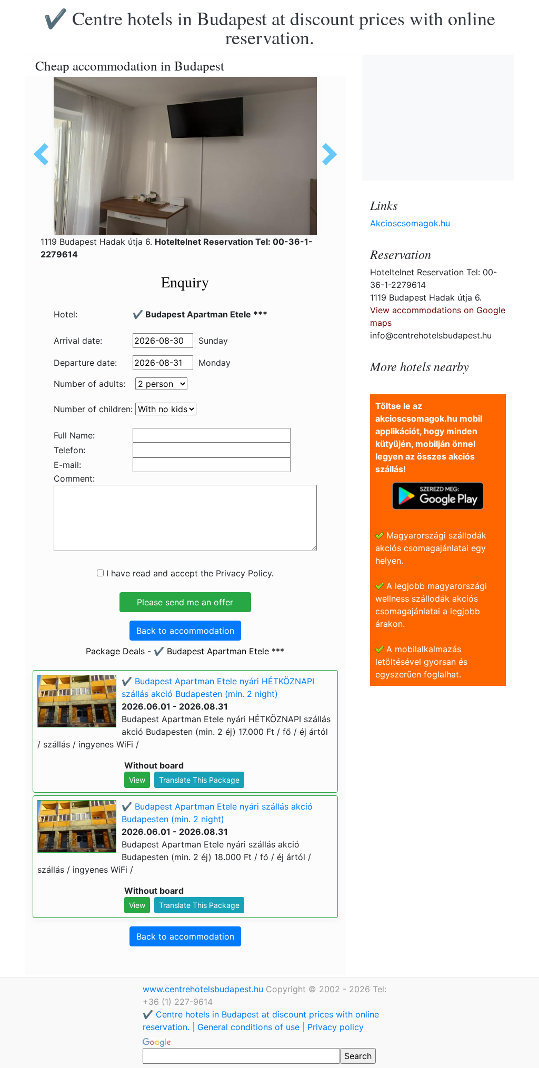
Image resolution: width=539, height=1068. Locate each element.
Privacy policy (335, 1027)
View (137, 779)
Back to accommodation (185, 630)
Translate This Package (199, 779)
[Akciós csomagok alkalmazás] (438, 495)
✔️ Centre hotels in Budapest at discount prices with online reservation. (269, 27)
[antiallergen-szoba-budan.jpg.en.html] (45, 154)
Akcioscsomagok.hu (410, 223)
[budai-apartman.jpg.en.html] (326, 154)
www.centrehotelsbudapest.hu (204, 989)
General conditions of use (248, 1027)
